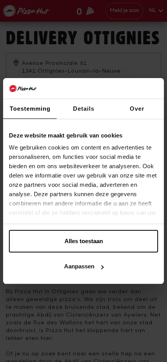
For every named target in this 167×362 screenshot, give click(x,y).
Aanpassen (79, 266)
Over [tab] (137, 108)
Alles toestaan (83, 241)
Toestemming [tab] (30, 108)
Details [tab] (83, 108)
